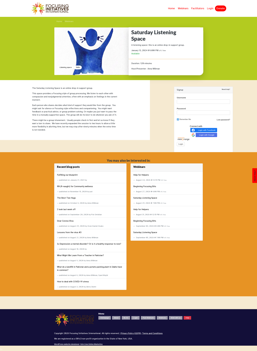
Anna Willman (154, 68)
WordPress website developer (66, 344)
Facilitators (197, 8)
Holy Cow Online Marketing (91, 344)
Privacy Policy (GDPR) (131, 333)
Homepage (104, 318)
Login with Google (206, 135)
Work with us (175, 318)
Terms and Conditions (152, 333)
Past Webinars (148, 318)
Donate (220, 8)
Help (187, 318)
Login (210, 8)
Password (181, 109)
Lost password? (223, 119)
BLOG (126, 318)
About (116, 318)
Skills (78, 67)
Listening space (66, 67)
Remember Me (185, 119)
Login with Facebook (207, 130)
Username (181, 98)
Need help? (226, 89)
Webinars (183, 8)
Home (171, 8)
